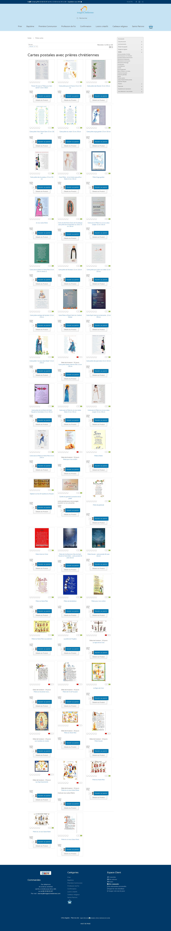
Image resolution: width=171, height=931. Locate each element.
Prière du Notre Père (42, 601)
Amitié (119, 67)
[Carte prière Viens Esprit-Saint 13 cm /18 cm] (42, 115)
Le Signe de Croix (98, 688)
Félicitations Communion (124, 61)
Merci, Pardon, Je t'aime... (124, 71)
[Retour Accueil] (85, 10)
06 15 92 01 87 (42, 2)
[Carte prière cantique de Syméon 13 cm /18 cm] (42, 299)
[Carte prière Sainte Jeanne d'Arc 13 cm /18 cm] (70, 345)
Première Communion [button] (48, 26)
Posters (120, 83)
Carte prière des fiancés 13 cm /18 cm (98, 86)
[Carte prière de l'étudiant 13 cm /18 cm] (70, 253)
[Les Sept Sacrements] (42, 766)
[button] (142, 41)
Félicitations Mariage (123, 62)
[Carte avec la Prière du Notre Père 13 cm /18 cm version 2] (41, 253)
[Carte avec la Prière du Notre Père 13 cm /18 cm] (42, 439)
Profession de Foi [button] (68, 26)
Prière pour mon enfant (70, 459)
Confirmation (71, 889)
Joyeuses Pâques (122, 81)
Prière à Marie (98, 456)
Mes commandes (114, 884)
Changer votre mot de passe (116, 891)
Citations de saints (122, 73)
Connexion (112, 877)
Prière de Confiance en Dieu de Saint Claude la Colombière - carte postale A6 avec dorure (70, 556)
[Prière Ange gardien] (98, 161)
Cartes (119, 52)
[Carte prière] (42, 345)
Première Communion (74, 883)
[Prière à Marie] (99, 439)
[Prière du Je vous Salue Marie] (70, 770)
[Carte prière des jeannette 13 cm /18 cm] (98, 345)
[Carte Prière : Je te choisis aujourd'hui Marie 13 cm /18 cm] (70, 161)
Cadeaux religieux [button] (120, 26)
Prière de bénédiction (70, 601)
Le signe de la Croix (98, 642)
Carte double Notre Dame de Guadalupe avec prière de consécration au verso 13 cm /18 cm (70, 224)
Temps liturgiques (122, 46)
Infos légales (65, 918)
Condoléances (121, 66)
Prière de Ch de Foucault (70, 692)
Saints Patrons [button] (138, 26)
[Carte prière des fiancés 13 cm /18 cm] (98, 70)
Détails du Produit (42, 100)
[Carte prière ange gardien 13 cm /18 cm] (98, 115)
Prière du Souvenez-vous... (42, 692)
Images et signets (122, 49)
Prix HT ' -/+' (32, 46)
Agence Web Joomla (84, 918)
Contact (33, 2)
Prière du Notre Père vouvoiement (42, 639)
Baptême (70, 880)
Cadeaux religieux (73, 895)
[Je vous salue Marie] (42, 206)
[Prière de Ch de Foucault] (70, 672)
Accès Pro (130, 2)
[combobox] (85, 18)
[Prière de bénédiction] (70, 585)
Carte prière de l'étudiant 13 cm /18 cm (70, 269)
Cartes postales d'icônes (124, 54)
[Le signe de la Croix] (98, 626)
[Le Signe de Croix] (99, 672)
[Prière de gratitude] (98, 489)
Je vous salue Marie (42, 223)
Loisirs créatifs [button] (102, 26)
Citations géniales (122, 74)
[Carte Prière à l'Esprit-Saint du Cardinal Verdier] (70, 299)
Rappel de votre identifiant (116, 888)
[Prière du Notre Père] (42, 585)
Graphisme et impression (124, 89)
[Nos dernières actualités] (28, 2)
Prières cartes (121, 78)
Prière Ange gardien (98, 177)
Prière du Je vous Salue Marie (70, 790)
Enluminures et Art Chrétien (125, 56)
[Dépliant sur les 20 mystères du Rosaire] (42, 483)
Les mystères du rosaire (42, 741)
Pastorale (120, 86)
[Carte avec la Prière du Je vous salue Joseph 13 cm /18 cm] (99, 206)
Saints (119, 76)
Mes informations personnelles (117, 886)
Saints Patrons (72, 897)
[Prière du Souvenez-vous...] (42, 672)
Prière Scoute (99, 741)
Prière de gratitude (98, 505)
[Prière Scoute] (98, 721)
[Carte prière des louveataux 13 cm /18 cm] (42, 161)
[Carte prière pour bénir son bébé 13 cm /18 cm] (98, 253)
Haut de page (85, 923)
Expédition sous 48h (74, 2)
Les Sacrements (122, 44)
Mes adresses (113, 879)
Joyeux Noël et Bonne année (125, 79)
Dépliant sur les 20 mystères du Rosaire (42, 494)
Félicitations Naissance (123, 59)
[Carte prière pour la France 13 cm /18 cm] (70, 70)
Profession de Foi (73, 886)
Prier (20, 26)
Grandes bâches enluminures (125, 57)
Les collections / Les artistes (125, 91)
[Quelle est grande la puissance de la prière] (70, 484)
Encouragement (122, 69)
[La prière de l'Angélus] (70, 626)
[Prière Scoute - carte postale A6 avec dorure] (98, 538)
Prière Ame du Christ (42, 554)
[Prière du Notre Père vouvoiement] (42, 626)
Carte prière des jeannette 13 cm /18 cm (98, 361)
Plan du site (75, 918)
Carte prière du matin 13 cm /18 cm (70, 131)
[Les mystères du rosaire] (42, 721)
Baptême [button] (30, 26)
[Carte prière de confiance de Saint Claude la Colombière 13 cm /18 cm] (42, 394)
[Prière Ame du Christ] (42, 538)
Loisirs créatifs (72, 892)
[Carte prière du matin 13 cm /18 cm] (70, 115)
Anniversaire (121, 64)
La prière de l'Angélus (70, 639)
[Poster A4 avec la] (42, 70)
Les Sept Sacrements (42, 782)
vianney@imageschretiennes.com (49, 893)
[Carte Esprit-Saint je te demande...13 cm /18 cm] (98, 299)
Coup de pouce (122, 41)
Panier (111, 881)
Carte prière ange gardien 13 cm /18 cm (99, 131)
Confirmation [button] (85, 26)
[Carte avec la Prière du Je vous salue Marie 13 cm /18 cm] (70, 394)
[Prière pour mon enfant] (70, 439)
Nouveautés (121, 39)
